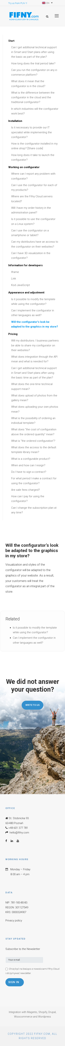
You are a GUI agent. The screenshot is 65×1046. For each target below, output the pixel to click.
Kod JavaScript (20, 285)
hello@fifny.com (19, 832)
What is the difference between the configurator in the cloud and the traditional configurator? (33, 97)
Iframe (15, 272)
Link (13, 278)
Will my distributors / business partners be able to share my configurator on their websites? (35, 345)
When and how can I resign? (28, 465)
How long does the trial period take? (33, 63)
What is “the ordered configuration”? (33, 440)
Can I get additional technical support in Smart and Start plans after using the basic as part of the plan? (34, 52)
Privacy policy (13, 920)
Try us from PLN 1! (17, 3)
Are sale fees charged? (25, 489)
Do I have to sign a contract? (28, 471)
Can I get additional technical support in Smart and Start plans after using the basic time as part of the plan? (34, 372)
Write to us (32, 705)
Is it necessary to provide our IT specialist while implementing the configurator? (31, 132)
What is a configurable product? (30, 458)
